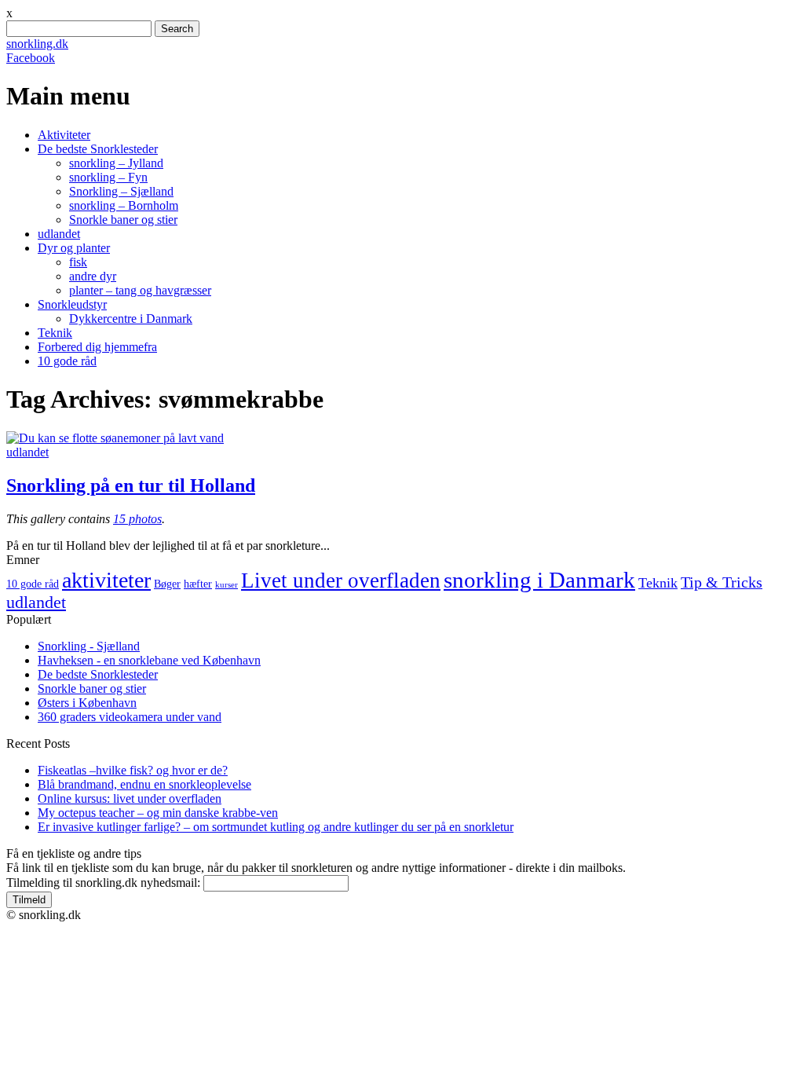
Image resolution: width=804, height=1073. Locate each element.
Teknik (55, 332)
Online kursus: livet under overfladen (129, 798)
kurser (226, 584)
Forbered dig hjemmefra (97, 346)
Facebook (30, 57)
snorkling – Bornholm (123, 205)
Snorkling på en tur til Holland (130, 485)
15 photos (137, 519)
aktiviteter (106, 580)
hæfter (198, 584)
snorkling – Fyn (108, 177)
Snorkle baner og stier (123, 219)
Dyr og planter (74, 248)
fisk (78, 262)
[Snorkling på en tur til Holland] (115, 438)
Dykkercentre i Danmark (130, 318)
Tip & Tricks (721, 582)
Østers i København (87, 702)
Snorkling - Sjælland (89, 646)
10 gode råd (67, 361)
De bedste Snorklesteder (98, 149)
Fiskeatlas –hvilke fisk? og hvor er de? (133, 770)
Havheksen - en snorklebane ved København (149, 660)
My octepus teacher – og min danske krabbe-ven (158, 812)
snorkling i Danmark (539, 579)
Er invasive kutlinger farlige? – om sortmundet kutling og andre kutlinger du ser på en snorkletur (275, 826)
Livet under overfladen (340, 580)
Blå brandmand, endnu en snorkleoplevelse (144, 784)
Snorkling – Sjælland (121, 191)
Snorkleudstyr (72, 304)
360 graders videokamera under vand (129, 716)
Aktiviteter (64, 134)
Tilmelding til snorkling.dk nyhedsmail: (103, 882)
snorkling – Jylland (116, 163)
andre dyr (92, 276)
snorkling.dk (37, 43)
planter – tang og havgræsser (140, 290)
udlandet (59, 233)
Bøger (167, 584)
